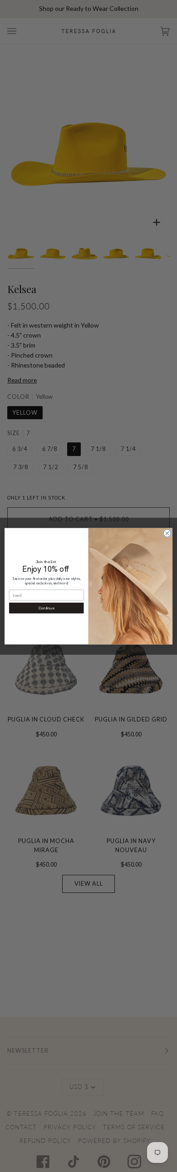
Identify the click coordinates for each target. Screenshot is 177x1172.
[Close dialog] (167, 533)
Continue (46, 607)
